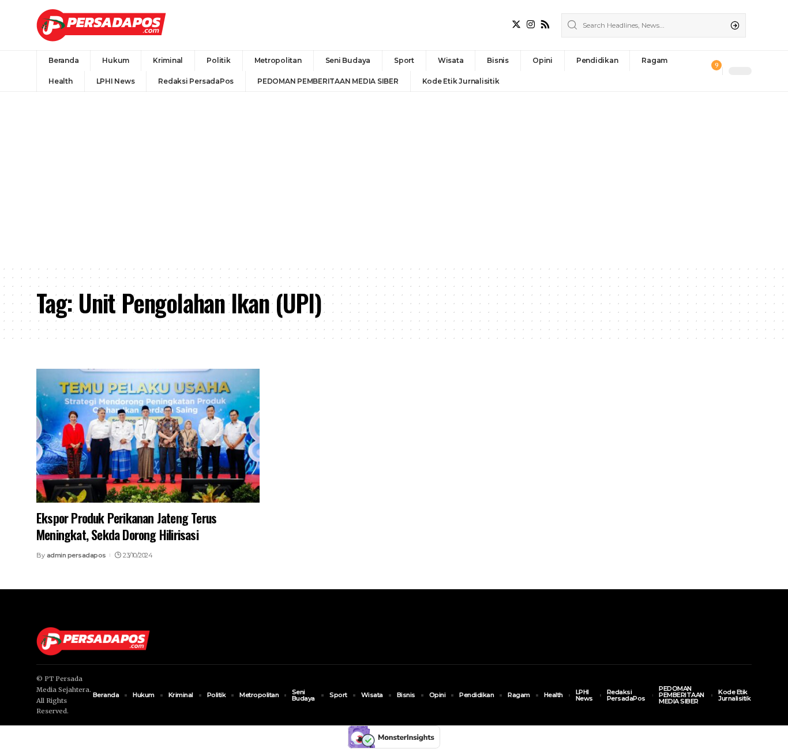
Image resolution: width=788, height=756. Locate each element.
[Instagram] (531, 24)
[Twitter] (516, 24)
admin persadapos (76, 555)
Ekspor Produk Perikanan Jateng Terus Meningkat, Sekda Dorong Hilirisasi (126, 526)
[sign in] (694, 71)
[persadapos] (101, 25)
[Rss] (545, 24)
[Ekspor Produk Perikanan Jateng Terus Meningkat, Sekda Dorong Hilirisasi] (148, 436)
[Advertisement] (394, 178)
